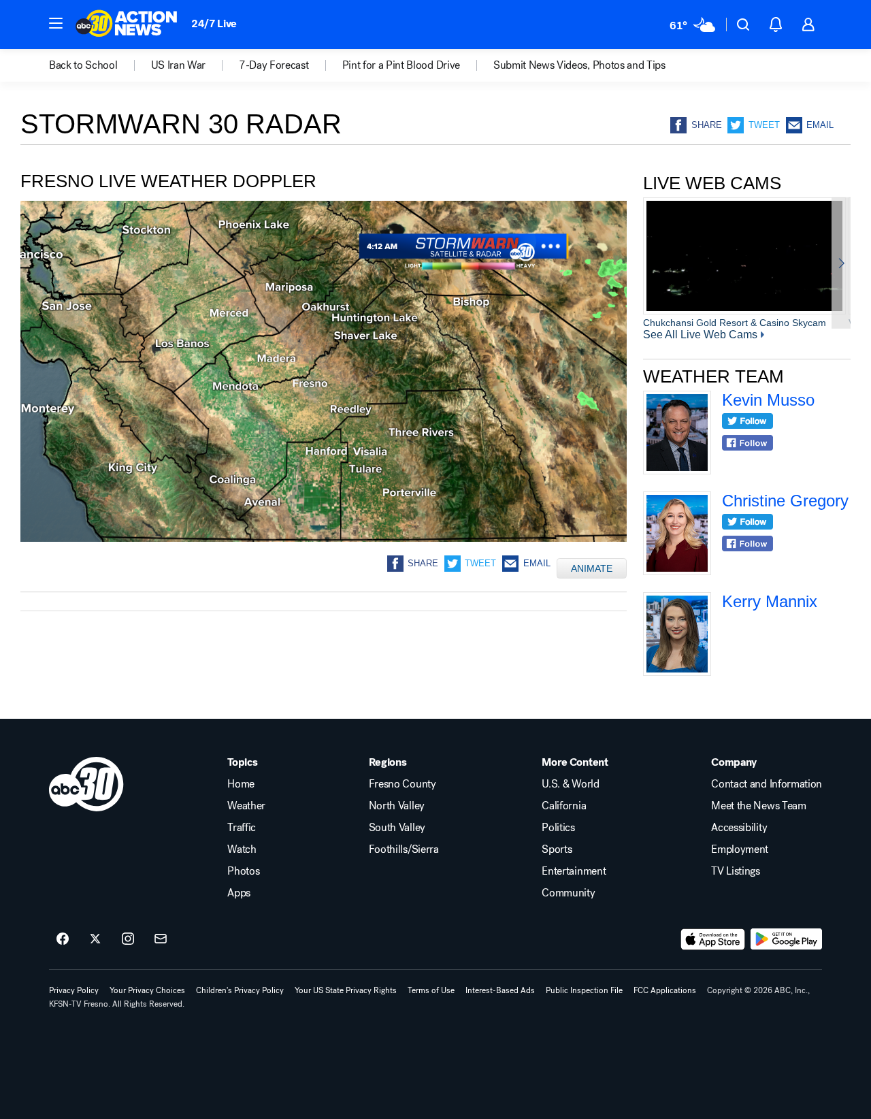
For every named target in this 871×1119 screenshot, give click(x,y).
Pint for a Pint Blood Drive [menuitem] (401, 65)
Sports (557, 849)
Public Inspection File (584, 990)
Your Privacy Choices (147, 990)
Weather (246, 805)
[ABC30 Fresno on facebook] (62, 939)
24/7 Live (214, 23)
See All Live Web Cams (700, 334)
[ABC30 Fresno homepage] (127, 24)
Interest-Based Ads (500, 990)
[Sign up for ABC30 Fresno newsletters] (160, 939)
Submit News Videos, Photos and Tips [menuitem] (579, 65)
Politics (558, 827)
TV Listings (735, 871)
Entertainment (574, 871)
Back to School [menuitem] (83, 65)
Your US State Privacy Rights (346, 990)
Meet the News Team (758, 805)
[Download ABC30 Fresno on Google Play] (786, 939)
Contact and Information (766, 784)
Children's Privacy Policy (240, 990)
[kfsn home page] (86, 784)
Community (568, 893)
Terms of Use (431, 990)
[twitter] (747, 422)
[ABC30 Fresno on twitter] (95, 939)
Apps (238, 893)
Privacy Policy (74, 990)
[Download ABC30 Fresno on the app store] (713, 939)
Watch (241, 849)
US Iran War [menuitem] (178, 65)
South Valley (397, 827)
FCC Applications (665, 990)
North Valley (397, 805)
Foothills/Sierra (404, 849)
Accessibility (739, 827)
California (564, 805)
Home (240, 784)
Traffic (241, 827)
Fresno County (402, 784)
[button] (56, 23)
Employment (739, 849)
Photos (243, 871)
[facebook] (747, 444)
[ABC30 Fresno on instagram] (128, 939)
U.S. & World (570, 784)
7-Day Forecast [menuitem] (274, 65)
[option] (744, 262)
